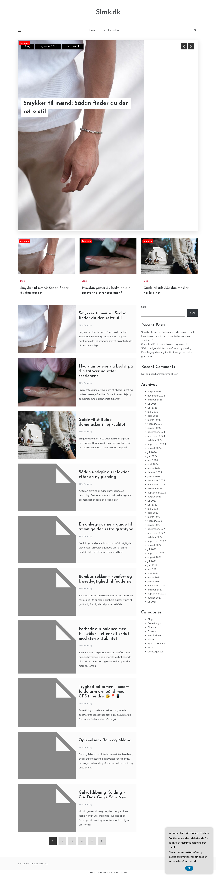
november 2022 (156, 522)
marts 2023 (154, 506)
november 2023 (156, 473)
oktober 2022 (155, 526)
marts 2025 (154, 409)
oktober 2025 (155, 389)
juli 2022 (152, 538)
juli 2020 (152, 591)
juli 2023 (152, 490)
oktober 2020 (155, 578)
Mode (151, 628)
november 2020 (156, 575)
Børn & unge (154, 612)
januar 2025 (154, 417)
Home (92, 30)
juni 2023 (152, 494)
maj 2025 (153, 401)
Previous (184, 46)
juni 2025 (152, 397)
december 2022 (156, 518)
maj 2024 (153, 449)
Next (191, 46)
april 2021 (153, 562)
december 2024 (156, 421)
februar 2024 (155, 461)
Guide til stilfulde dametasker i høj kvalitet (70, 112)
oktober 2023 (155, 478)
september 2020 (157, 583)
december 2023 (156, 469)
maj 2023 (153, 498)
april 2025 (153, 405)
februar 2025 (155, 413)
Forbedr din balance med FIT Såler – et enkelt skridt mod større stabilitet (104, 623)
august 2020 (154, 587)
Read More (185, 111)
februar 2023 (155, 510)
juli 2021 (152, 550)
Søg (143, 296)
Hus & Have (154, 624)
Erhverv (152, 620)
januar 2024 (154, 465)
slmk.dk (77, 49)
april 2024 (153, 453)
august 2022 (154, 534)
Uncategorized (156, 640)
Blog (27, 49)
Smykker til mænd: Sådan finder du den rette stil (167, 321)
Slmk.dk (108, 12)
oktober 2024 (155, 429)
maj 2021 (153, 558)
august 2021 (154, 546)
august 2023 (154, 486)
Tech (150, 636)
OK (189, 868)
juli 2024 (152, 441)
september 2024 (157, 433)
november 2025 (156, 385)
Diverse (152, 616)
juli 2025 (152, 393)
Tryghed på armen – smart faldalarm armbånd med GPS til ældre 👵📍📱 (104, 681)
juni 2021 (152, 554)
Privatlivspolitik (110, 30)
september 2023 (157, 482)
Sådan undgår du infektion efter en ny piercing (166, 337)
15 (91, 830)
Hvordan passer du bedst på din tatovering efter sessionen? (106, 361)
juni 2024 (152, 445)
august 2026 (154, 381)
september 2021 (157, 542)
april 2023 (153, 502)
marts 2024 (154, 457)
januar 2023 (154, 514)
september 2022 (157, 530)
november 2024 (156, 425)
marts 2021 (154, 566)
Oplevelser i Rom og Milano (105, 730)
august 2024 (154, 437)
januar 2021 (154, 570)
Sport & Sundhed (157, 632)
